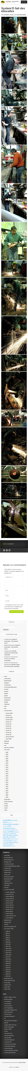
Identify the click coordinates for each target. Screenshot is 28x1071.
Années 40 (8, 724)
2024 (7, 792)
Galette (6, 702)
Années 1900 (9, 713)
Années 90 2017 (10, 736)
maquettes (7, 839)
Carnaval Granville (9, 1035)
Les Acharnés (7, 1003)
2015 (7, 773)
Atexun (17, 1067)
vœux (13, 846)
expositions (6, 833)
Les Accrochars (8, 1005)
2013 (7, 769)
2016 (7, 775)
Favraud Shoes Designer (10, 1020)
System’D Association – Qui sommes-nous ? (11, 641)
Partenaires (7, 799)
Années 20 (8, 715)
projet (9, 842)
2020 (7, 784)
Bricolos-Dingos (8, 999)
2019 (7, 782)
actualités (7, 820)
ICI (5, 1018)
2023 (7, 790)
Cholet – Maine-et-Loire (10, 997)
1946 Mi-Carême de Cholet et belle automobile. (11, 652)
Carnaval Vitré (8, 1042)
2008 (7, 758)
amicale (14, 820)
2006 (7, 754)
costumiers (14, 830)
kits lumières (11, 837)
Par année (7, 749)
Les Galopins (7, 1001)
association (8, 824)
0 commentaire (20, 15)
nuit (5, 745)
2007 (7, 756)
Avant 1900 (8, 738)
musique (5, 840)
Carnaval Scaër (8, 1033)
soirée (11, 844)
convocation (6, 830)
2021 (7, 786)
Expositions (7, 700)
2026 (7, 797)
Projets (6, 805)
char (9, 826)
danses (5, 832)
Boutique (6, 682)
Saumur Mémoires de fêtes (11, 1050)
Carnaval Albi (7, 1037)
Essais (6, 695)
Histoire (15, 835)
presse (5, 842)
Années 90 (8, 734)
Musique (6, 743)
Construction (7, 685)
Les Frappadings (8, 1007)
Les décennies (8, 710)
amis (5, 822)
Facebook (7, 550)
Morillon (6, 1022)
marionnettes (14, 839)
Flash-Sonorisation (9, 1027)
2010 (7, 763)
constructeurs (9, 828)
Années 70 (8, 730)
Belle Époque (7, 680)
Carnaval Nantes (8, 1048)
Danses (6, 691)
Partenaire (14, 840)
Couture (6, 689)
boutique (5, 826)
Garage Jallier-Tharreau (10, 1025)
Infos (5, 706)
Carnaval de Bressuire (10, 1052)
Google (4, 550)
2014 (7, 771)
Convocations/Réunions (10, 687)
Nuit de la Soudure (9, 747)
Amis (5, 676)
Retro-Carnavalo (8, 1012)
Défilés (6, 693)
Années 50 (8, 726)
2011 (7, 765)
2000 (7, 752)
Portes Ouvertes (8, 801)
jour (5, 708)
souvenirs (7, 846)
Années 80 (8, 732)
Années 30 (8, 721)
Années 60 (8, 728)
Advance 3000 (8, 1029)
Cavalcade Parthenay (9, 1046)
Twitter (9, 550)
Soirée (6, 808)
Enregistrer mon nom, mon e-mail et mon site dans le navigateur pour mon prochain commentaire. (13, 606)
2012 (7, 767)
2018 (7, 780)
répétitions (15, 842)
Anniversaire (7, 678)
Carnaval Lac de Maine (10, 1044)
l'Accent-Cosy (7, 1014)
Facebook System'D (9, 1016)
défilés (11, 832)
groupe (9, 835)
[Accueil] (3, 2)
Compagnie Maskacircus (10, 1010)
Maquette (6, 741)
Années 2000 (9, 717)
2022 (7, 788)
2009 (7, 761)
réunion (6, 844)
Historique (7, 704)
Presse (6, 803)
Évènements (7, 697)
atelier (16, 824)
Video (5, 810)
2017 (7, 778)
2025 (7, 795)
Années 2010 (9, 719)
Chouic (6, 1031)
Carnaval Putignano (9, 1039)
